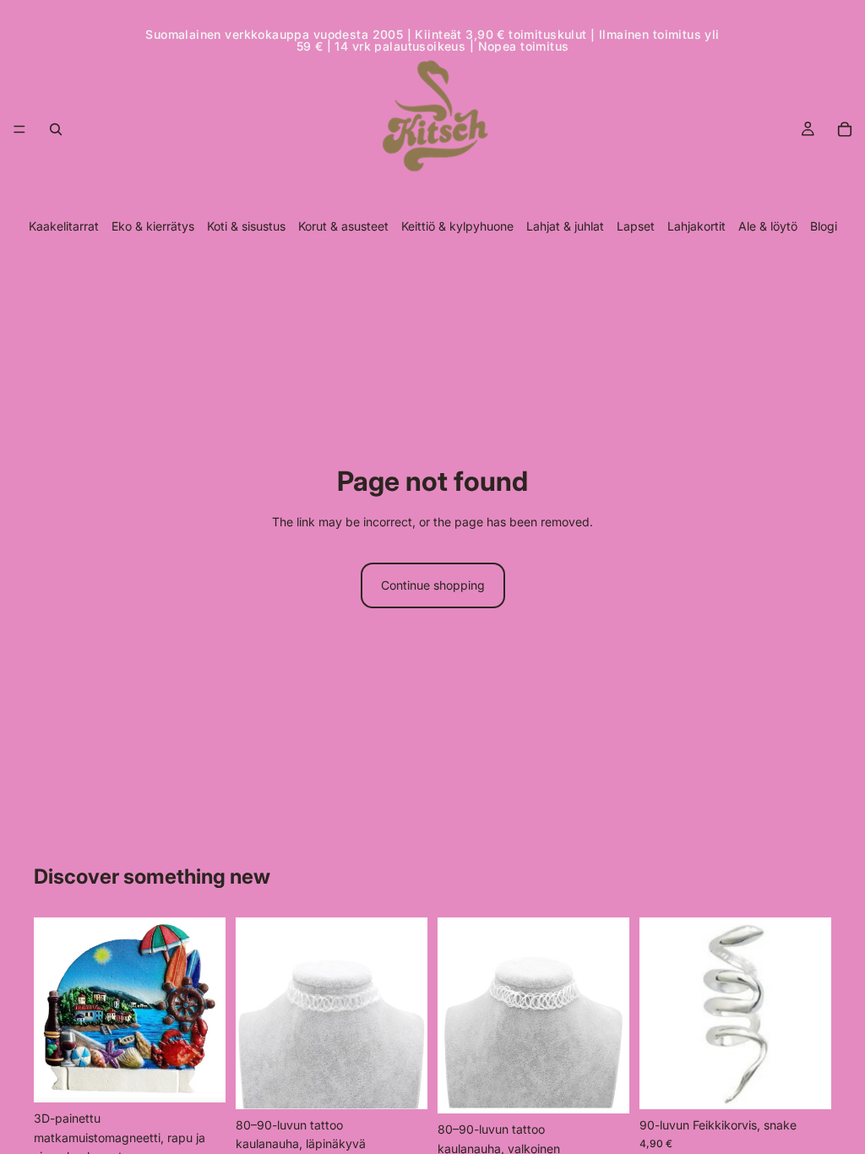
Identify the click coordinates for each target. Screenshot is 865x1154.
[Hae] (55, 129)
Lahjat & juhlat (565, 226)
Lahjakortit (696, 226)
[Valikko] (19, 129)
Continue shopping (433, 585)
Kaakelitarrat (64, 226)
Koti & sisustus (246, 226)
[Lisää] (199, 1077)
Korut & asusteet (343, 226)
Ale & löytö (767, 226)
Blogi (823, 226)
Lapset (636, 226)
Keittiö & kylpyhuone (457, 226)
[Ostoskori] (844, 129)
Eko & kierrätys (153, 226)
